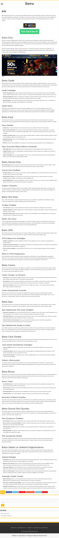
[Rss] (29, 529)
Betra (29, 3)
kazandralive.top (44, 527)
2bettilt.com (13, 527)
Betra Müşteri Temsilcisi (6, 515)
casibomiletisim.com (21, 527)
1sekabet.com (30, 527)
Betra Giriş (7, 37)
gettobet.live (37, 527)
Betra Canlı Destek (5, 513)
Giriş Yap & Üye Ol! (29, 31)
